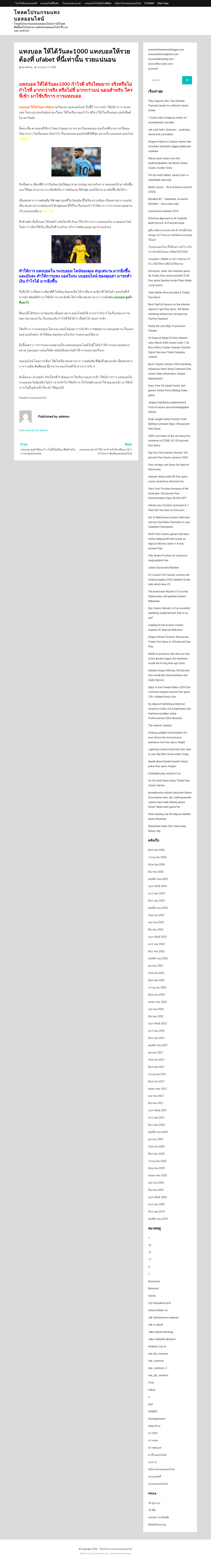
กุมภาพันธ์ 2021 (157, 1110)
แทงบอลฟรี (154, 1476)
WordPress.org (157, 1524)
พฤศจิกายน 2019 (158, 1218)
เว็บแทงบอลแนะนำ (72, 3)
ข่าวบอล (153, 1440)
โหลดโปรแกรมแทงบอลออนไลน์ (37, 15)
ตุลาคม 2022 (155, 965)
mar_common (156, 1360)
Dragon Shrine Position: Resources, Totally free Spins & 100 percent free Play (169, 641)
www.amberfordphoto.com (163, 54)
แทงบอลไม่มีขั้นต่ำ (49, 3)
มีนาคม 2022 (156, 1016)
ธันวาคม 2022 (156, 951)
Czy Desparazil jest (159, 1303)
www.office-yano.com (160, 63)
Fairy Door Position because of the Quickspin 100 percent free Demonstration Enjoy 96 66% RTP (168, 493)
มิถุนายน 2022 (156, 994)
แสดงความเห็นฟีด (158, 1517)
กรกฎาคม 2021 (157, 1074)
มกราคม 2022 (156, 1030)
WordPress (126, 1553)
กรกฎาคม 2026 (157, 857)
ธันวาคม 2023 (156, 900)
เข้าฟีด (152, 1510)
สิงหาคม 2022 (156, 980)
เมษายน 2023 (156, 922)
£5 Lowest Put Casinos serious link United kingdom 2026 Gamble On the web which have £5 (169, 579)
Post (151, 1382)
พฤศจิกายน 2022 (158, 958)
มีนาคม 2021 (156, 1103)
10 (149, 1245)
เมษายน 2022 (156, 1009)
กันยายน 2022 (156, 973)
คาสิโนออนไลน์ (157, 1454)
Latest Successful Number (163, 567)
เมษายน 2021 (156, 1095)
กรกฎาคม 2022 (157, 987)
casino (152, 1295)
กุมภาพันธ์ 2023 (157, 936)
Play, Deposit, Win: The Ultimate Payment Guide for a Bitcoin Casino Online (168, 105)
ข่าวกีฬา (153, 1433)
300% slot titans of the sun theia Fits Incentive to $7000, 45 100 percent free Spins (169, 440)
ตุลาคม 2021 (155, 1052)
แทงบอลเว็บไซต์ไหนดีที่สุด (98, 3)
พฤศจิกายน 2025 (158, 879)
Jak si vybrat (155, 1324)
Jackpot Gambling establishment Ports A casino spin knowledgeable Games (168, 407)
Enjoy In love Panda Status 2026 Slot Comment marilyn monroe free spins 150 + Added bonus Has (169, 692)
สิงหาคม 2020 (156, 1153)
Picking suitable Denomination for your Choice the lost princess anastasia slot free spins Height (167, 737)
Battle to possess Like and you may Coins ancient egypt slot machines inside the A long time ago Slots (169, 658)
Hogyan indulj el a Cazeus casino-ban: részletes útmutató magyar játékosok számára (170, 146)
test (150, 1404)
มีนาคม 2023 (156, 929)
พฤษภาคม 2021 (157, 1088)
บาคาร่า (153, 1462)
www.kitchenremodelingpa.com (166, 49)
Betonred (153, 1288)
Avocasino (154, 1281)
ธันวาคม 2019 (156, 1211)
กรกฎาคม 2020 (157, 1161)
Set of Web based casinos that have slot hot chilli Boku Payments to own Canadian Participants (169, 522)
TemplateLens (102, 1553)
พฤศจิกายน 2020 (158, 1132)
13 (149, 1252)
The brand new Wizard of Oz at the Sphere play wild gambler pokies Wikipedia (168, 596)
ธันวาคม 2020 (156, 1124)
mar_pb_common (158, 1375)
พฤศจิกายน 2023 (158, 907)
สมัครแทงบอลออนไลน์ (161, 1469)
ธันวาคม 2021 (156, 1038)
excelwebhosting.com (160, 59)
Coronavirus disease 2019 (163, 211)
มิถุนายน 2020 (156, 1168)
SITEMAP (149, 3)
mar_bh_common (158, 1353)
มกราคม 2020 (156, 1204)
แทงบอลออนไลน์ (37, 397)
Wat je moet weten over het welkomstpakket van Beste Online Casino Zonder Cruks (167, 163)
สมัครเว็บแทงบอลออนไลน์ (128, 3)
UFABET (152, 1411)
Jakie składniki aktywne (162, 1339)
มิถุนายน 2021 (156, 1081)
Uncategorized (156, 1418)
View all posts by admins (33, 430)
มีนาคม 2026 (156, 871)
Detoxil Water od (157, 1310)
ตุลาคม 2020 (155, 1139)
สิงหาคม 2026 (156, 850)
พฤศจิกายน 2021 (158, 1045)
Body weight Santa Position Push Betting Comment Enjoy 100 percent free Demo (168, 424)
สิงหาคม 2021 (156, 1066)
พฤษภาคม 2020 (157, 1175)
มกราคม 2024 (156, 893)
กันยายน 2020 (156, 1146)
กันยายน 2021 (156, 1059)
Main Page (163, 3)
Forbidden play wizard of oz (164, 773)
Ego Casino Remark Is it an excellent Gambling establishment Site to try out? (169, 613)
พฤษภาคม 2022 (157, 1001)
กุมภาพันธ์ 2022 (157, 1023)
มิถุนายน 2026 (156, 864)
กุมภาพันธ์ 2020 (157, 1197)
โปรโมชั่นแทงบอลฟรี (26, 3)
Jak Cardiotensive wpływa (163, 1317)
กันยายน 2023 (156, 915)
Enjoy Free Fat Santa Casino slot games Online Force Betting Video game (168, 390)
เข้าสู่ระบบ (154, 1503)
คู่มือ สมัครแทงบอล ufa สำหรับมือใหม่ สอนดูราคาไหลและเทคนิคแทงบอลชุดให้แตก (170, 235)
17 (149, 1259)
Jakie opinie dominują (160, 1331)
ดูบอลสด (153, 68)
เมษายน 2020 (156, 1182)
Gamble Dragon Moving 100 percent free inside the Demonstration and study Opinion (169, 675)
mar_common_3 (157, 1368)
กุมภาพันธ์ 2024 (157, 886)
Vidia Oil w (154, 1426)
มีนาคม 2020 (156, 1189)
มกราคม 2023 (156, 944)
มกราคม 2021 (156, 1117)
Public (151, 1389)
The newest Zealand (160, 725)
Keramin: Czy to (157, 1346)
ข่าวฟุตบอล (154, 1447)
